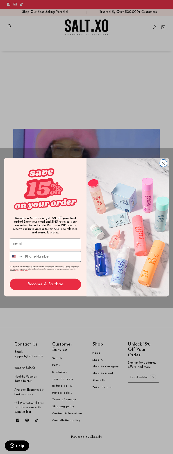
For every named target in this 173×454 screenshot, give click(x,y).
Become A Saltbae (45, 284)
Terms (26, 270)
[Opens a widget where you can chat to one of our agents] (17, 446)
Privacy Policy (19, 270)
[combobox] (16, 256)
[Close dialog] (163, 163)
